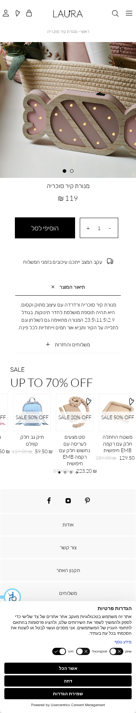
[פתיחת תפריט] (129, 13)
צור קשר (68, 547)
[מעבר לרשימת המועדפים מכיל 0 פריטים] (17, 14)
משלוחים (68, 593)
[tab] (68, 287)
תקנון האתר (68, 570)
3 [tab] (71, 472)
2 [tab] (64, 171)
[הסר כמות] (109, 227)
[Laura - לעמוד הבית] (68, 13)
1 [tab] (71, 171)
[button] (11, 597)
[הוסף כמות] (88, 227)
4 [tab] (76, 472)
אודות (68, 524)
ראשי (85, 31)
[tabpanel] (68, 110)
